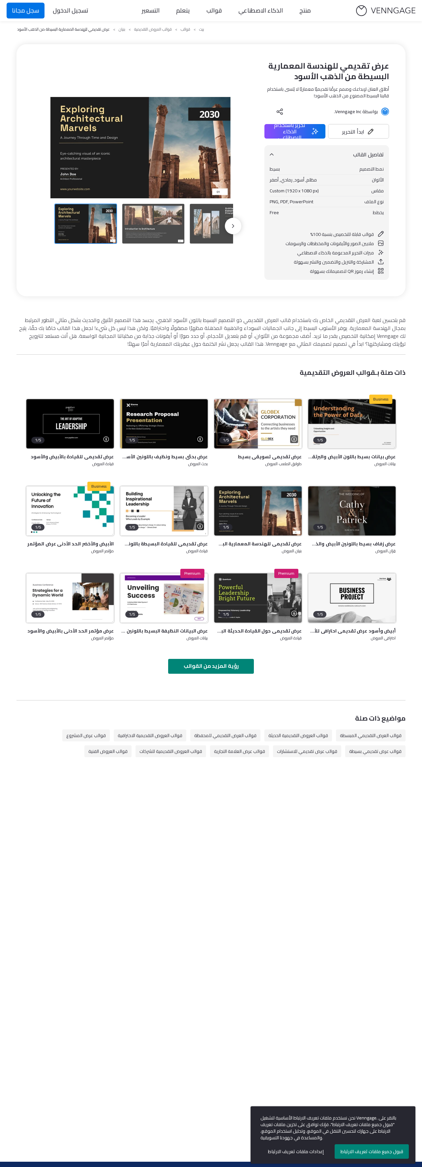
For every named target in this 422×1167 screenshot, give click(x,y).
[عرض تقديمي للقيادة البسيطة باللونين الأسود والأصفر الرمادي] (164, 510)
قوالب (214, 10)
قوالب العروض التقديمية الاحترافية (150, 735)
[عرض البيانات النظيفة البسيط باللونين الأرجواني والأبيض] (164, 598)
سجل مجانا (25, 10)
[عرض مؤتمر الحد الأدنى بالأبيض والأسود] (70, 598)
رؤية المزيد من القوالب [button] (211, 666)
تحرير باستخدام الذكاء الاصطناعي (289, 131)
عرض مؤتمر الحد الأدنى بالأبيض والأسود (70, 631)
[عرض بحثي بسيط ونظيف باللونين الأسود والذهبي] (164, 423)
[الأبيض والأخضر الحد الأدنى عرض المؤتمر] (70, 510)
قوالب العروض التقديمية (153, 29)
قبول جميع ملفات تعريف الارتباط (372, 1151)
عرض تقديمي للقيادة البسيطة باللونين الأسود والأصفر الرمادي (164, 543)
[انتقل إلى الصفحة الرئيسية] (385, 10)
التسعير (151, 10)
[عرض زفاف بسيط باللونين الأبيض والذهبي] (352, 510)
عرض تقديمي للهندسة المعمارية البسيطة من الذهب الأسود (258, 543)
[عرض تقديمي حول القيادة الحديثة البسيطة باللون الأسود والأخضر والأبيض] (258, 598)
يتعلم (183, 10)
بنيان (122, 29)
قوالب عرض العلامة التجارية (239, 751)
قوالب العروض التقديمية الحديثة (298, 735)
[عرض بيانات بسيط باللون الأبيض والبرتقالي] (352, 423)
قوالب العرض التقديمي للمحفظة (225, 735)
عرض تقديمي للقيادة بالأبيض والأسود (72, 456)
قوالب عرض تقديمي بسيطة (375, 751)
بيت (201, 29)
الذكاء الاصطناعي (260, 10)
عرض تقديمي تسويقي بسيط (270, 456)
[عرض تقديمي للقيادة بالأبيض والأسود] (70, 423)
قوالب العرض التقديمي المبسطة (371, 735)
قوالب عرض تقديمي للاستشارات (307, 751)
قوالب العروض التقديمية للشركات (170, 751)
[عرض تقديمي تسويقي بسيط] (258, 423)
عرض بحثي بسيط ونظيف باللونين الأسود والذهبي (164, 456)
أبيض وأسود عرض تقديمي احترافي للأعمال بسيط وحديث (352, 631)
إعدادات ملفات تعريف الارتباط (296, 1151)
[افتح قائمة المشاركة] (280, 111)
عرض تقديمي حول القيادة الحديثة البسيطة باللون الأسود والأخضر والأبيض (258, 631)
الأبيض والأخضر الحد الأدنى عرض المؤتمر (70, 543)
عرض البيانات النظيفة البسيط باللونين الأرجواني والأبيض (164, 631)
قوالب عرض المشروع (86, 735)
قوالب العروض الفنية (108, 751)
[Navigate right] (233, 226)
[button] (358, 131)
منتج (305, 10)
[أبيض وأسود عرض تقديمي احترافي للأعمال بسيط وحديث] (352, 598)
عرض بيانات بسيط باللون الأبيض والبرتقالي (352, 456)
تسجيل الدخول (70, 10)
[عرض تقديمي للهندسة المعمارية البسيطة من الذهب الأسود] (258, 510)
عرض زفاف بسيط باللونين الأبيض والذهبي (352, 543)
